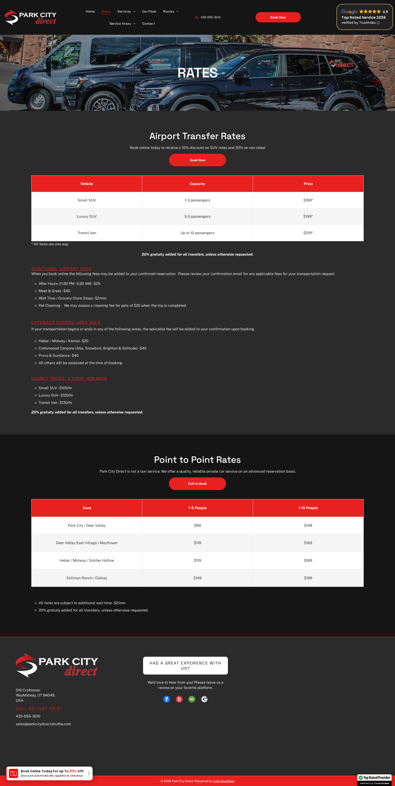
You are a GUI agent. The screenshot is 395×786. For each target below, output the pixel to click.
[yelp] (179, 700)
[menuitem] (90, 11)
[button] (49, 773)
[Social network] (204, 700)
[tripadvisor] (191, 700)
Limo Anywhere (223, 781)
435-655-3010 (211, 17)
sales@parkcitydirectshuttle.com (43, 724)
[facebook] (166, 700)
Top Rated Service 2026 (364, 17)
